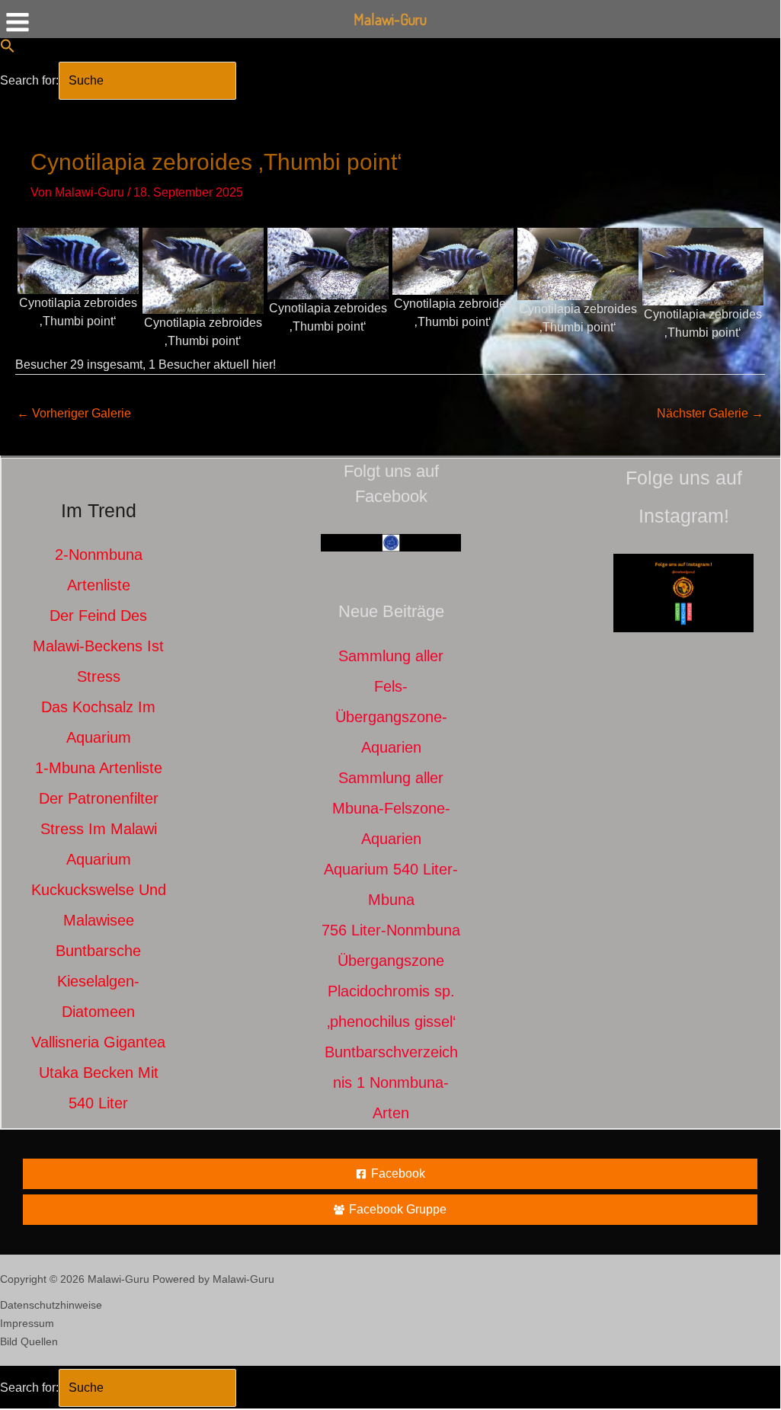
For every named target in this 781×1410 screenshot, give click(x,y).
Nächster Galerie (710, 413)
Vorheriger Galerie (74, 413)
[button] (7, 49)
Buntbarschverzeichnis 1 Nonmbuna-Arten (391, 1082)
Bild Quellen (29, 1341)
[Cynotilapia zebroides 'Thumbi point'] (78, 259)
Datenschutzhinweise (51, 1305)
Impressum (27, 1323)
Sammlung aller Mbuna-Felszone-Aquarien (391, 808)
